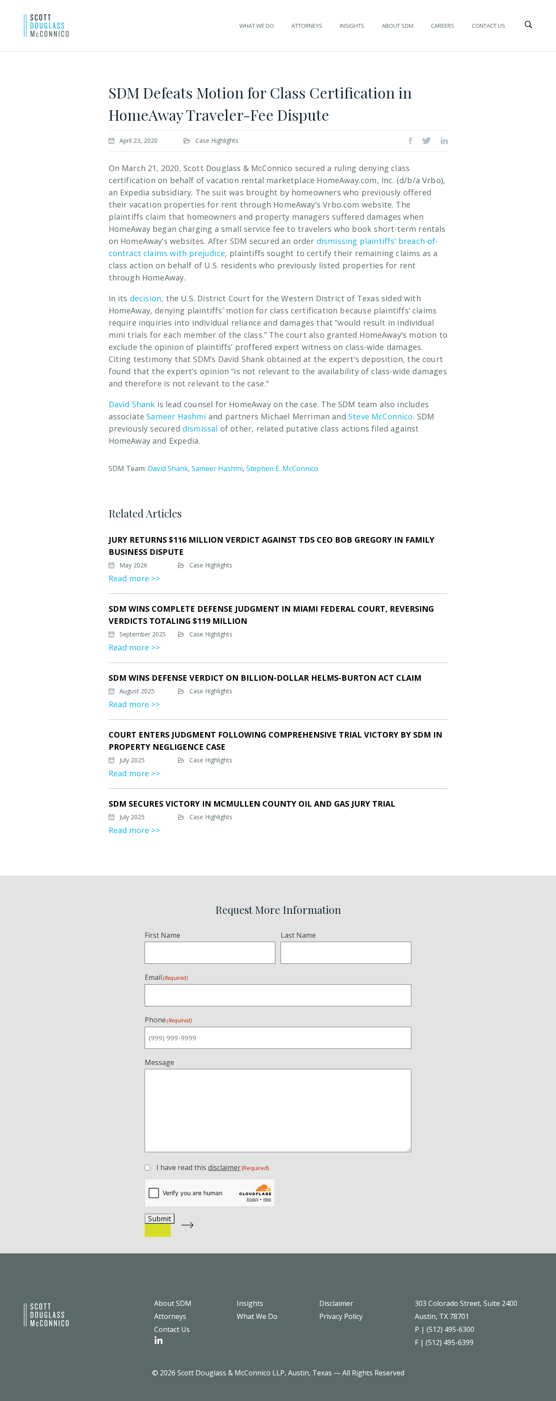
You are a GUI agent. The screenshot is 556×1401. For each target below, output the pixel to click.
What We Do (256, 26)
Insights (352, 26)
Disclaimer (336, 1303)
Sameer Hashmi (176, 416)
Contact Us (488, 26)
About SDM (398, 26)
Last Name (298, 935)
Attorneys (306, 26)
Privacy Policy (341, 1316)
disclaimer (224, 1167)
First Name (162, 935)
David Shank (132, 404)
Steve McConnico (380, 416)
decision (145, 298)
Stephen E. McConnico (282, 468)
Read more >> (134, 578)
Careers (442, 26)
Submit (159, 1218)
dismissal (200, 428)
